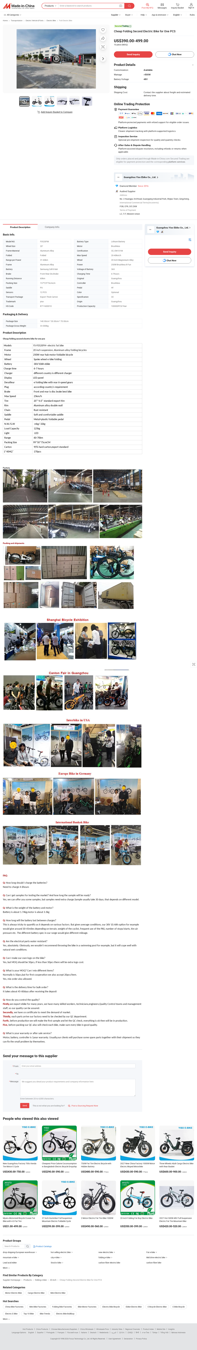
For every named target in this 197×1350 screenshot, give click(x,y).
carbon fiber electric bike (109, 1262)
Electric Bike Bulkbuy (65, 1313)
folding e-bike (104, 1257)
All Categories (13, 14)
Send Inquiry (133, 54)
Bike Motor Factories (87, 1306)
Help (143, 14)
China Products (42, 1329)
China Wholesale (86, 1329)
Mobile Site (161, 1329)
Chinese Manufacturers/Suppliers (64, 1329)
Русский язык (72, 1332)
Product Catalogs (43, 1246)
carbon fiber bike (153, 1262)
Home (5, 20)
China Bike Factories (14, 1306)
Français (61, 1332)
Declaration (128, 1338)
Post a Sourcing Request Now (83, 1105)
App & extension (159, 14)
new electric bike (105, 1252)
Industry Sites (117, 1329)
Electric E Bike (11, 1313)
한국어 (121, 1332)
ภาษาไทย (145, 1332)
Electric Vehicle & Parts (34, 20)
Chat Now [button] (177, 54)
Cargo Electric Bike (36, 1292)
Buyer (128, 14)
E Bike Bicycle (179, 1306)
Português (50, 1332)
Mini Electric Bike (57, 1292)
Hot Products (28, 1329)
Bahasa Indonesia (178, 1332)
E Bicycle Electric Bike (157, 1306)
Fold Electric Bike (65, 20)
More (5, 1319)
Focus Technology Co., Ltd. (79, 1338)
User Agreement (114, 1338)
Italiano (84, 1332)
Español (40, 1332)
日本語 (130, 1332)
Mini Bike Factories (37, 1306)
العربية (113, 1332)
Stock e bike (56, 1262)
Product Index (148, 1329)
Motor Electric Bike (13, 1292)
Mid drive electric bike (155, 1257)
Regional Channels (132, 1329)
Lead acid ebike (10, 1262)
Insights (171, 1329)
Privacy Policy (141, 1338)
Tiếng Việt (164, 1332)
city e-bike (55, 1257)
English (31, 1332)
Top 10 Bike (29, 1313)
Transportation (16, 20)
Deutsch (93, 1332)
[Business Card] (190, 239)
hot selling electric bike (61, 1252)
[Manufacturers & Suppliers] (18, 6)
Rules (192, 14)
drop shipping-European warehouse (19, 1252)
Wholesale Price (102, 1329)
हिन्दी (137, 1332)
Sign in (191, 7)
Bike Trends (45, 1313)
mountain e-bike (10, 1257)
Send (24, 1105)
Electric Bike (51, 20)
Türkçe (154, 1332)
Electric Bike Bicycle (111, 1306)
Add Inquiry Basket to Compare (56, 112)
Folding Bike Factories (62, 1306)
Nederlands (104, 1332)
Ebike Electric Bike (134, 1306)
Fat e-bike (150, 1252)
